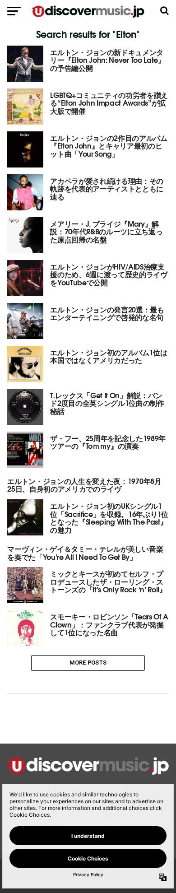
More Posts (88, 662)
